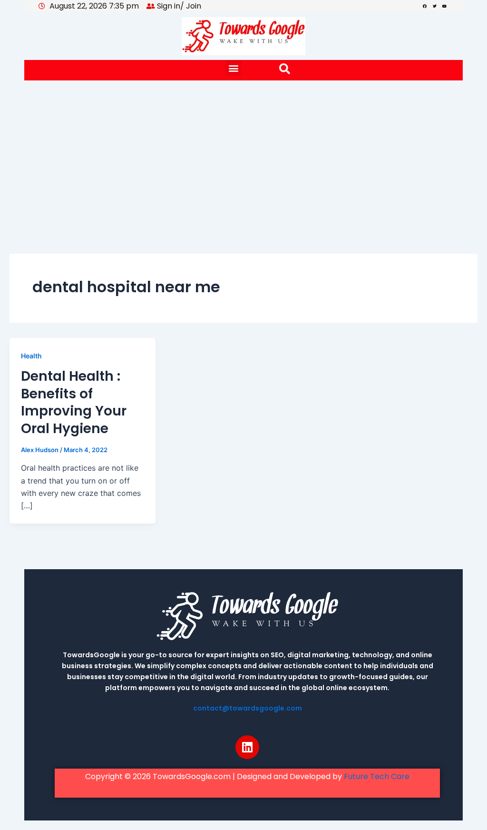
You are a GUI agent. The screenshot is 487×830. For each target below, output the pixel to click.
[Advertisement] (243, 151)
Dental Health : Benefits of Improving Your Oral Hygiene (74, 402)
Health (31, 356)
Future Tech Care (376, 776)
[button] (233, 68)
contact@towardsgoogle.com (247, 708)
